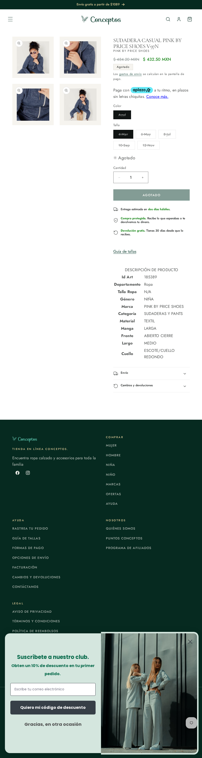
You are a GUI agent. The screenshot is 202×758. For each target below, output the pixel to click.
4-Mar (125, 135)
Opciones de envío (30, 557)
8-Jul (170, 135)
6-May (148, 135)
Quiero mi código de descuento (53, 707)
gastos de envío (130, 74)
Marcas (113, 484)
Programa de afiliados (129, 548)
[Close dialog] (190, 641)
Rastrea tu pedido (30, 528)
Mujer (111, 445)
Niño (110, 474)
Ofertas (113, 494)
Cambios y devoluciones (36, 577)
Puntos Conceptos (124, 538)
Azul (124, 115)
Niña (110, 464)
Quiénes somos (121, 528)
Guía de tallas (124, 251)
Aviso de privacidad (32, 611)
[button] (10, 19)
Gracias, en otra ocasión (53, 724)
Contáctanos (25, 586)
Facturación (24, 567)
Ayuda (112, 503)
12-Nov (151, 146)
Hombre (113, 455)
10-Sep (126, 146)
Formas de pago (28, 548)
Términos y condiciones (36, 621)
